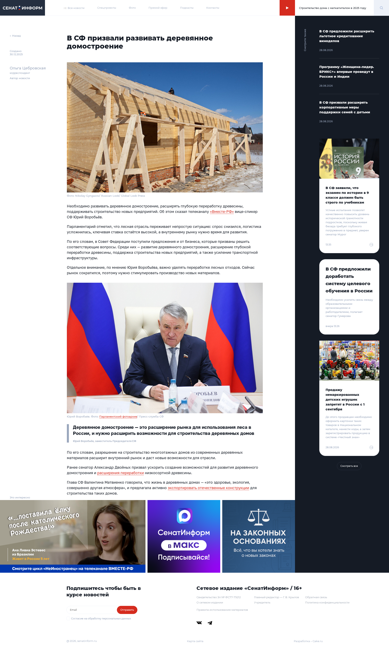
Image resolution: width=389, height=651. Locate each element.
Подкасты (186, 7)
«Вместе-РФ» (222, 211)
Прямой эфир (158, 7)
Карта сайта (195, 641)
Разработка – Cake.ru (308, 641)
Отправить (127, 609)
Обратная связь (316, 597)
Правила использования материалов (222, 609)
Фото (132, 7)
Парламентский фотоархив (118, 416)
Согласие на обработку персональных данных (101, 618)
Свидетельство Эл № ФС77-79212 (219, 597)
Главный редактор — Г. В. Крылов (276, 597)
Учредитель (262, 602)
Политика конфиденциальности (327, 602)
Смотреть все (349, 465)
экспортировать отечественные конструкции (208, 487)
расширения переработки (120, 472)
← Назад (15, 35)
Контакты (212, 7)
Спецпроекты (106, 7)
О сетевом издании (210, 602)
